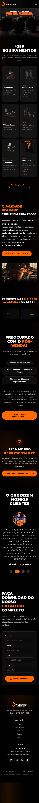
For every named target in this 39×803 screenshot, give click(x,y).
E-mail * (8, 646)
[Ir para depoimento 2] (16, 571)
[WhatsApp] (17, 760)
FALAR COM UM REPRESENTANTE (19, 415)
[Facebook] (28, 760)
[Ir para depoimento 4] (28, 571)
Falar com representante (16, 254)
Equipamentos (19, 727)
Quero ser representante (18, 473)
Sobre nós (19, 731)
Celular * (8, 655)
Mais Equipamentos (19, 185)
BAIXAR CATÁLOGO (21, 679)
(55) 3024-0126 (19, 748)
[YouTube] (22, 760)
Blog (19, 737)
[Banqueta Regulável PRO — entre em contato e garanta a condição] (19, 22)
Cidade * (8, 665)
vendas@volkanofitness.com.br (19, 751)
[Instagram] (11, 760)
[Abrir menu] (35, 3)
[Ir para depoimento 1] (11, 571)
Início (19, 724)
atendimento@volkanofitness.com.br (19, 754)
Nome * (8, 636)
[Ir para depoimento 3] (22, 571)
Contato (19, 734)
